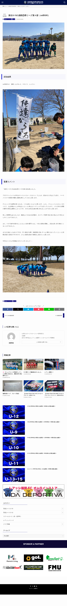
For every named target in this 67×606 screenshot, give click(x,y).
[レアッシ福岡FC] (33, 2)
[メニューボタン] (2, 2)
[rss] (36, 586)
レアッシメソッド (8, 520)
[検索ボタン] (64, 2)
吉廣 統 (11, 343)
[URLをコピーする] (59, 309)
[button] (8, 309)
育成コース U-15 (8, 19)
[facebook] (30, 586)
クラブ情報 (6, 524)
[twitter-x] (32, 586)
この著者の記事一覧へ (42, 342)
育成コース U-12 (8, 512)
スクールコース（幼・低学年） (12, 516)
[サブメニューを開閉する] (62, 509)
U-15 (14, 19)
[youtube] (34, 586)
